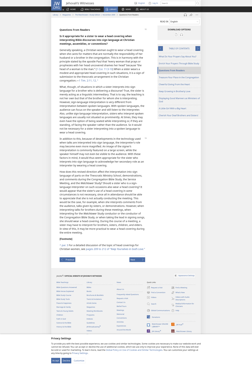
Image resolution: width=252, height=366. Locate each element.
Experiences (121, 326)
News (119, 282)
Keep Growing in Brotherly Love (174, 91)
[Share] (191, 14)
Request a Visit (122, 298)
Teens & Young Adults (64, 311)
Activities (120, 322)
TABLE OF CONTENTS (179, 48)
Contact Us (121, 302)
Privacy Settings (80, 353)
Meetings (120, 310)
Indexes (90, 319)
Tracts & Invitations (94, 299)
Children (59, 315)
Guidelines (91, 323)
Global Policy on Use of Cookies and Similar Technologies (134, 350)
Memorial (120, 314)
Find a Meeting (179, 287)
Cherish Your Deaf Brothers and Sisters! (178, 115)
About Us (120, 289)
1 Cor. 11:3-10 (104, 69)
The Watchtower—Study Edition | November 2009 (95, 15)
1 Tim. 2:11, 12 (87, 80)
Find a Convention (156, 292)
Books (89, 291)
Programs (90, 315)
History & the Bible (63, 327)
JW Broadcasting (94, 327)
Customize (79, 360)
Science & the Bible (63, 323)
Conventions (122, 318)
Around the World (124, 330)
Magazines (66, 15)
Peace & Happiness (63, 303)
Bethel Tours (121, 306)
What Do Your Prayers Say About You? (177, 56)
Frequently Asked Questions (128, 294)
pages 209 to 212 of (115, 249)
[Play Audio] (185, 14)
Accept (55, 360)
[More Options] (197, 14)
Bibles (89, 287)
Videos (89, 330)
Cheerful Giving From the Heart (174, 84)
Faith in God (61, 319)
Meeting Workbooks (95, 311)
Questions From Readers (172, 70)
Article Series (91, 303)
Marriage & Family (63, 307)
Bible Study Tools (63, 299)
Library (55, 15)
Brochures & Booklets (95, 295)
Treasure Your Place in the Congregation (179, 77)
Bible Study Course (63, 295)
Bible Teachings (62, 282)
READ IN (164, 21)
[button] (90, 9)
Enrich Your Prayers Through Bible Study (179, 63)
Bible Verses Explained (65, 291)
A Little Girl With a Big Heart (172, 108)
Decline (66, 360)
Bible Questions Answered (66, 287)
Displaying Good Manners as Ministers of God (179, 100)
